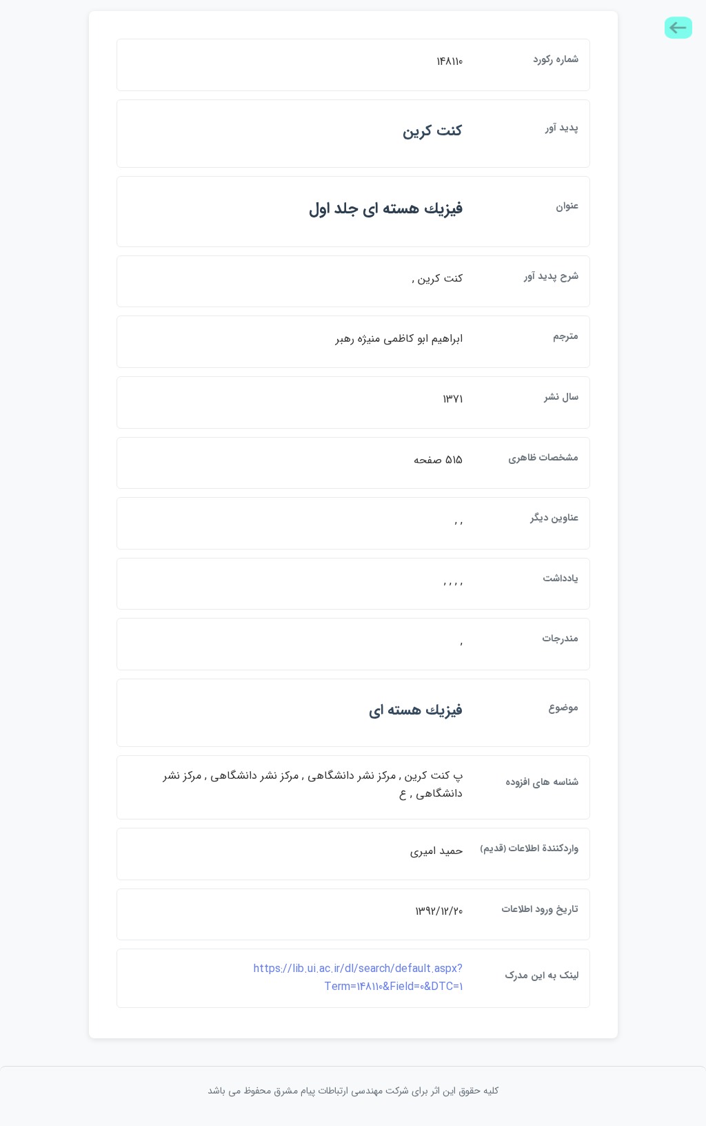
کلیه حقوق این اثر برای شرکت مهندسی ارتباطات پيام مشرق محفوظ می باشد (353, 1090)
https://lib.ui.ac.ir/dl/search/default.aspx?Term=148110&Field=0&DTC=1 (358, 978)
